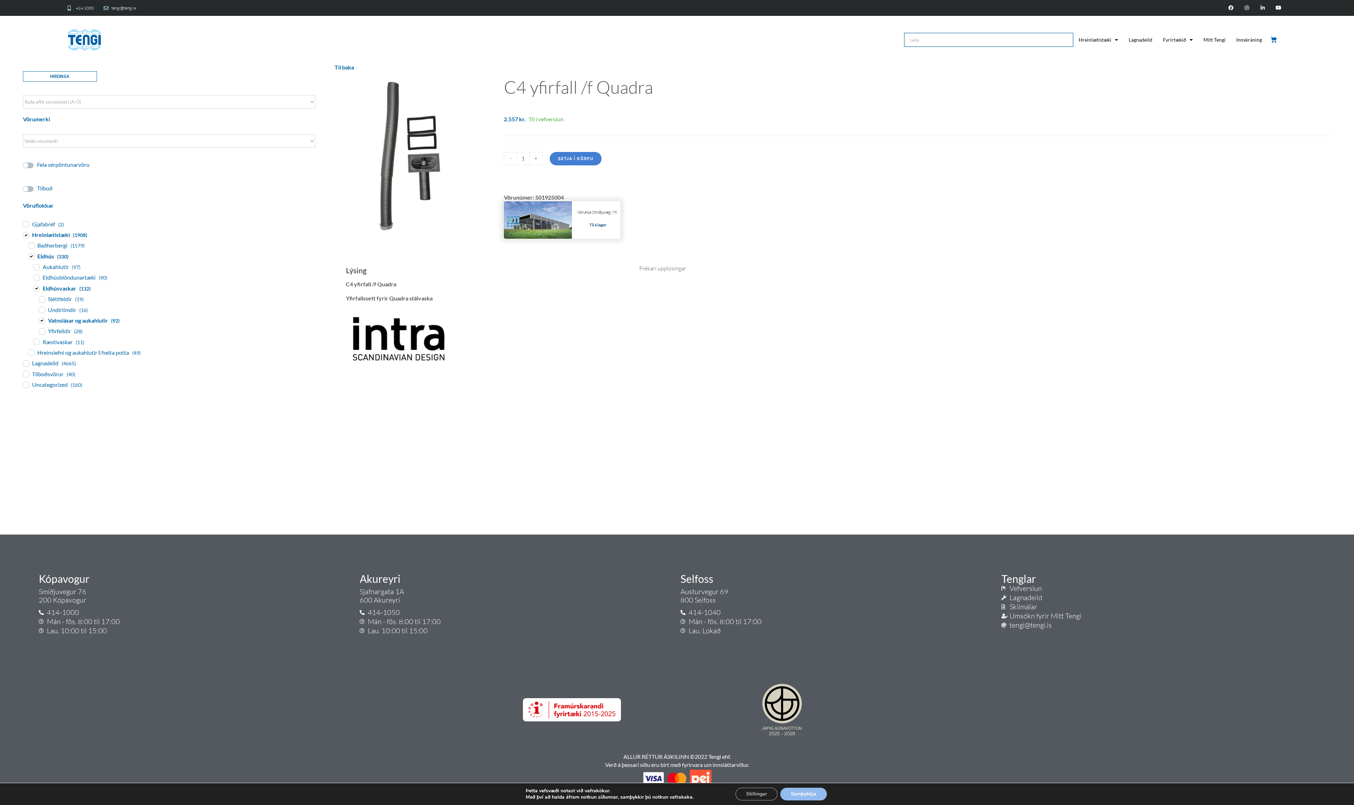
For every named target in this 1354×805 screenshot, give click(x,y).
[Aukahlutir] (36, 267)
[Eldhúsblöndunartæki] (36, 277)
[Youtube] (1278, 8)
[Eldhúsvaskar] (36, 288)
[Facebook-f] (1231, 8)
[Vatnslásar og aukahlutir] (41, 320)
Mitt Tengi (1214, 40)
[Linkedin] (1262, 8)
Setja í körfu (575, 158)
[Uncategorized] (26, 384)
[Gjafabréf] (26, 224)
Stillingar (756, 794)
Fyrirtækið (1174, 40)
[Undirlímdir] (41, 309)
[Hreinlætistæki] (26, 235)
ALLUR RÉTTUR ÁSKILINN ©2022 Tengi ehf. (677, 756)
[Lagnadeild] (26, 363)
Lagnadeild (1140, 40)
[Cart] (1274, 39)
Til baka (344, 67)
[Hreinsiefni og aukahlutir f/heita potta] (31, 352)
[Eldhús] (31, 256)
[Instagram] (1247, 8)
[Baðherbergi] (31, 245)
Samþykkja (803, 794)
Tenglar (1018, 578)
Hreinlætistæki (1095, 40)
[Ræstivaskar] (36, 341)
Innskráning (1249, 40)
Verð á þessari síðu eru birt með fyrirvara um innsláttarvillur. (677, 764)
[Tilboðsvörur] (26, 374)
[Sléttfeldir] (41, 299)
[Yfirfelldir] (41, 331)
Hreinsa (59, 76)
